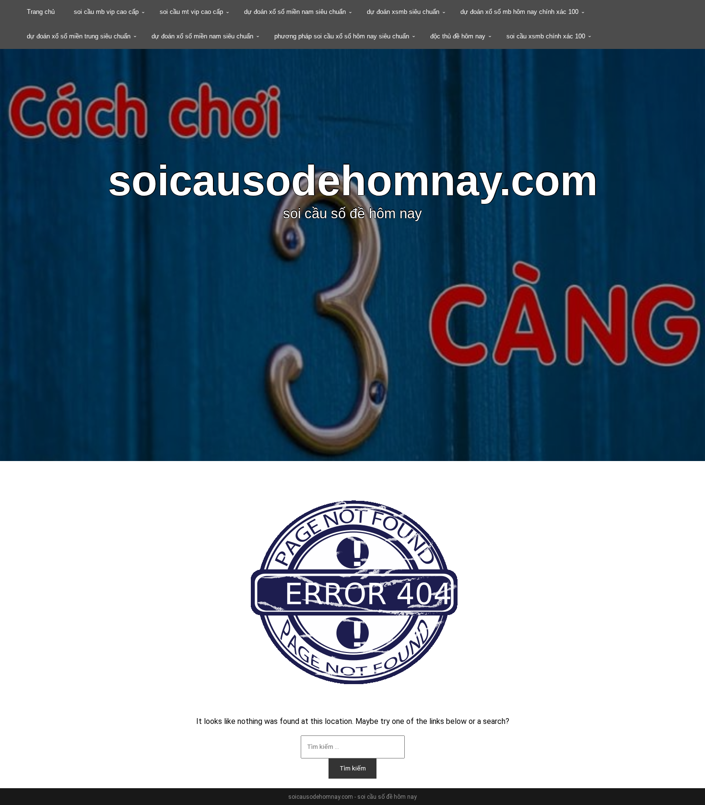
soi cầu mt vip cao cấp (191, 11)
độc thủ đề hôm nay (457, 36)
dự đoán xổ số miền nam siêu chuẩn (295, 11)
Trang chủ (41, 11)
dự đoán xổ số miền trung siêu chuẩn (78, 36)
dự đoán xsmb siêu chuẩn (403, 11)
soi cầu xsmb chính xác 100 (545, 36)
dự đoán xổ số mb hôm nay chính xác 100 (519, 11)
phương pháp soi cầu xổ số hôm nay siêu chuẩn (341, 36)
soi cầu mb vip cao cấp (106, 11)
